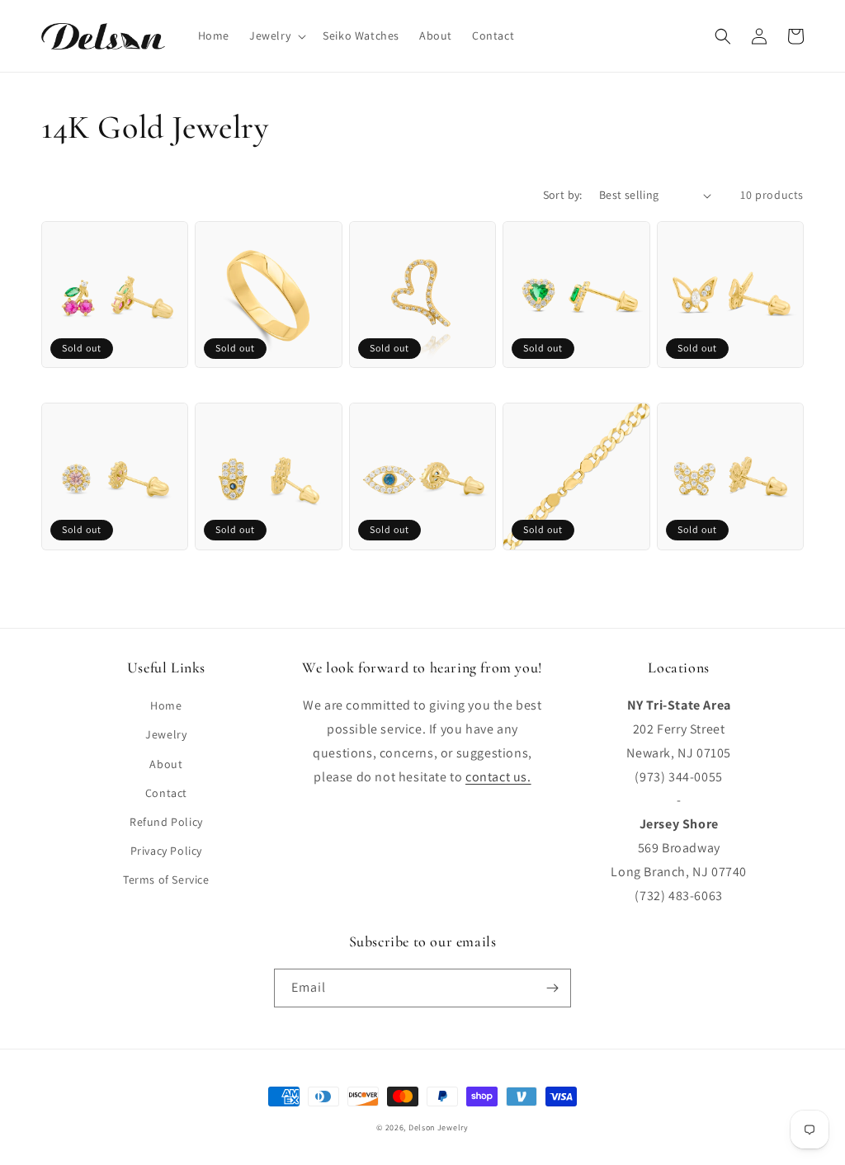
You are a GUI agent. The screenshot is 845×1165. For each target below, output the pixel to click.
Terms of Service (166, 879)
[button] (276, 35)
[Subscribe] (552, 988)
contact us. (498, 776)
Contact (166, 792)
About (165, 764)
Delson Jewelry (438, 1127)
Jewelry (165, 734)
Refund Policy (166, 821)
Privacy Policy (166, 850)
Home (166, 705)
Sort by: (563, 194)
